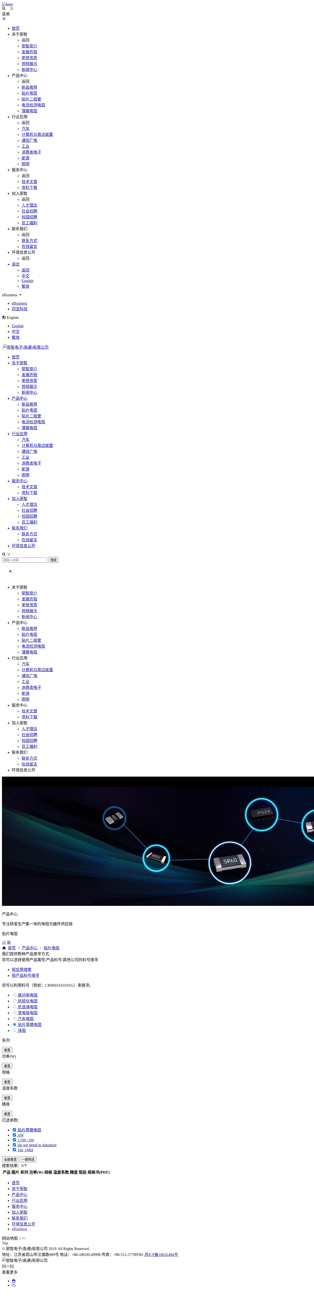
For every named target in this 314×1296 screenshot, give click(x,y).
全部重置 (10, 1159)
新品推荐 (29, 404)
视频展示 (29, 387)
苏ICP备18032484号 (161, 1255)
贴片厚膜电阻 (29, 1025)
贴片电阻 (29, 410)
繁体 (16, 337)
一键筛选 (28, 1159)
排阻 (22, 1030)
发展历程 (29, 375)
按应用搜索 (21, 970)
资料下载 (29, 493)
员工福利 (29, 522)
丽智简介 (29, 369)
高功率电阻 (28, 995)
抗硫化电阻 (28, 1001)
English (18, 326)
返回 (25, 270)
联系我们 (19, 528)
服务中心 (19, 481)
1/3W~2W (25, 1140)
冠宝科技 (19, 309)
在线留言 (29, 540)
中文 (16, 331)
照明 (25, 475)
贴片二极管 (31, 416)
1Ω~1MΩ (25, 1150)
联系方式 (29, 534)
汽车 (25, 440)
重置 (7, 1050)
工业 (25, 457)
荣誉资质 (29, 381)
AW (20, 1135)
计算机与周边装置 (37, 445)
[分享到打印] (9, 942)
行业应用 (19, 434)
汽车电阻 (26, 1019)
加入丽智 (19, 499)
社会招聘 (29, 510)
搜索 (53, 560)
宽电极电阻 (28, 1013)
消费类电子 (31, 463)
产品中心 (19, 398)
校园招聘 (29, 516)
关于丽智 (19, 363)
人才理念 (29, 504)
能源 (25, 469)
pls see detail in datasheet (36, 1145)
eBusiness (19, 303)
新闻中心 (29, 392)
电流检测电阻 (33, 422)
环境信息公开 (23, 546)
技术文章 (29, 487)
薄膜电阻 (29, 428)
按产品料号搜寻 (25, 975)
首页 (16, 357)
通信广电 (29, 451)
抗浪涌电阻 (28, 1007)
